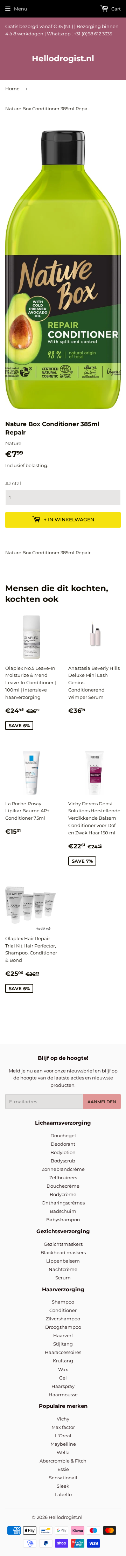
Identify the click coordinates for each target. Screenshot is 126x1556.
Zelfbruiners (63, 1177)
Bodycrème (63, 1194)
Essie (63, 1469)
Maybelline (63, 1444)
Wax (63, 1369)
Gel (63, 1378)
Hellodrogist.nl (63, 58)
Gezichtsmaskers (63, 1244)
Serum (63, 1277)
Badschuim (63, 1211)
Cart (115, 9)
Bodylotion (63, 1152)
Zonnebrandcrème (63, 1169)
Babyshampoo (63, 1219)
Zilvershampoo (63, 1318)
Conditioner (63, 1310)
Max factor (63, 1427)
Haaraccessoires (63, 1352)
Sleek (63, 1486)
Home (12, 88)
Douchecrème (63, 1186)
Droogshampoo (63, 1327)
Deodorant (63, 1144)
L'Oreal (63, 1435)
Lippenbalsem (63, 1261)
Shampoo (63, 1302)
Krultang (63, 1360)
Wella (63, 1452)
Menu (20, 9)
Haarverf (63, 1335)
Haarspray (63, 1386)
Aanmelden (102, 1101)
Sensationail (63, 1477)
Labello (63, 1494)
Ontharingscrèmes (63, 1203)
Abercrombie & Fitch (63, 1461)
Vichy (63, 1419)
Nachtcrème (63, 1269)
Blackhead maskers (63, 1252)
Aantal (13, 483)
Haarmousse (63, 1394)
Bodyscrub (63, 1160)
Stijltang (63, 1344)
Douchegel (63, 1135)
